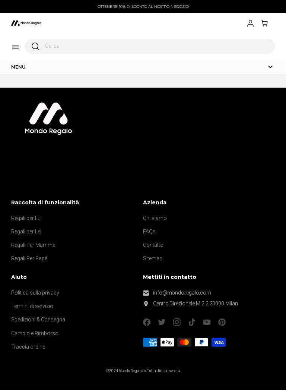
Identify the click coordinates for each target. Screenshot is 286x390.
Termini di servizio (32, 306)
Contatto (153, 245)
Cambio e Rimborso (34, 333)
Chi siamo (155, 218)
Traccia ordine (28, 347)
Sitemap (152, 258)
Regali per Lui (26, 218)
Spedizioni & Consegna (38, 320)
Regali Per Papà (29, 258)
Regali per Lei (26, 232)
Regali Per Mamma (33, 245)
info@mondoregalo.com (182, 293)
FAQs (149, 232)
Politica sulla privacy (35, 293)
